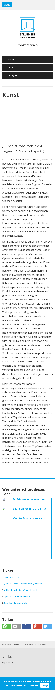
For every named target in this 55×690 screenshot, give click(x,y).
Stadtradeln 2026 (12, 577)
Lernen (17, 644)
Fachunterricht (30, 644)
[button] (6, 626)
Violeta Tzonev (29, 518)
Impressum (7, 662)
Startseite (6, 644)
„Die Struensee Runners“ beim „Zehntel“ (23, 583)
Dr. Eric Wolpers (29, 499)
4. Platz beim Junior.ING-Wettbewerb (21, 590)
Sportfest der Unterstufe (15, 603)
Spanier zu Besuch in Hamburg (18, 596)
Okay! (45, 685)
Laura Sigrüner (29, 508)
